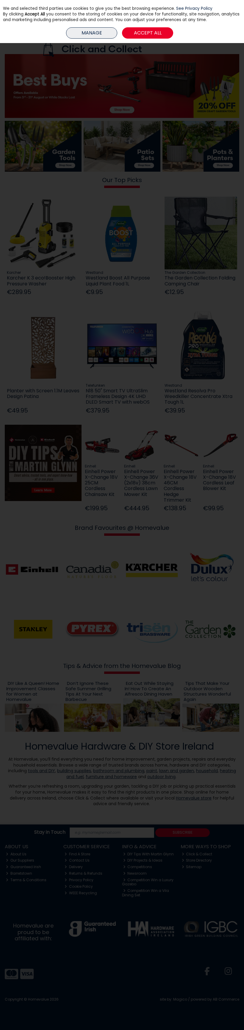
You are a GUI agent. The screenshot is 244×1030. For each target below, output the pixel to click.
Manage (92, 32)
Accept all (148, 32)
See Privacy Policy (194, 8)
